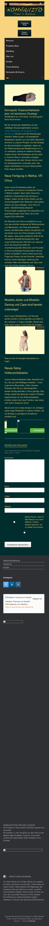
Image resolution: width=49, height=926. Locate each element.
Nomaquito (37, 116)
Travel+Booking (12, 66)
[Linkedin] (12, 584)
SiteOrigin (32, 921)
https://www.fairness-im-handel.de (19, 607)
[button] (24, 426)
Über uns (9, 56)
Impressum (7, 564)
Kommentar (10, 457)
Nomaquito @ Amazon (15, 72)
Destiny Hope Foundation (12, 835)
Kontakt (9, 61)
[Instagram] (18, 584)
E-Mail (8, 496)
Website (8, 506)
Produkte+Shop (12, 45)
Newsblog (10, 51)
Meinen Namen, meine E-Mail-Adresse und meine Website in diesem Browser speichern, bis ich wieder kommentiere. (34, 522)
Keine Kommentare (13, 119)
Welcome (10, 40)
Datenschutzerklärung (11, 560)
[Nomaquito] (24, 8)
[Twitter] (6, 584)
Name (7, 486)
